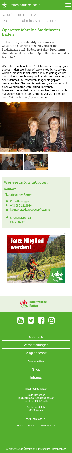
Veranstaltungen (36, 345)
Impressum (43, 448)
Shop (36, 369)
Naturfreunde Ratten (17, 15)
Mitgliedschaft (36, 353)
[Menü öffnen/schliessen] (68, 5)
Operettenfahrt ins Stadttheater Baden (35, 21)
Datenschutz (59, 448)
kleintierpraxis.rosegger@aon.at (30, 209)
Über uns (36, 337)
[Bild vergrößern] (36, 151)
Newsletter (36, 361)
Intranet (36, 378)
